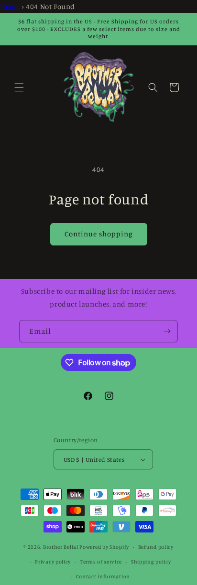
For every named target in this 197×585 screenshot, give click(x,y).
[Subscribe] (166, 331)
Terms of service (101, 561)
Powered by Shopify (104, 546)
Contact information (103, 576)
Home (10, 6)
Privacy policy (53, 561)
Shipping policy (151, 561)
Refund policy (156, 546)
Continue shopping (99, 233)
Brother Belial (60, 546)
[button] (19, 87)
